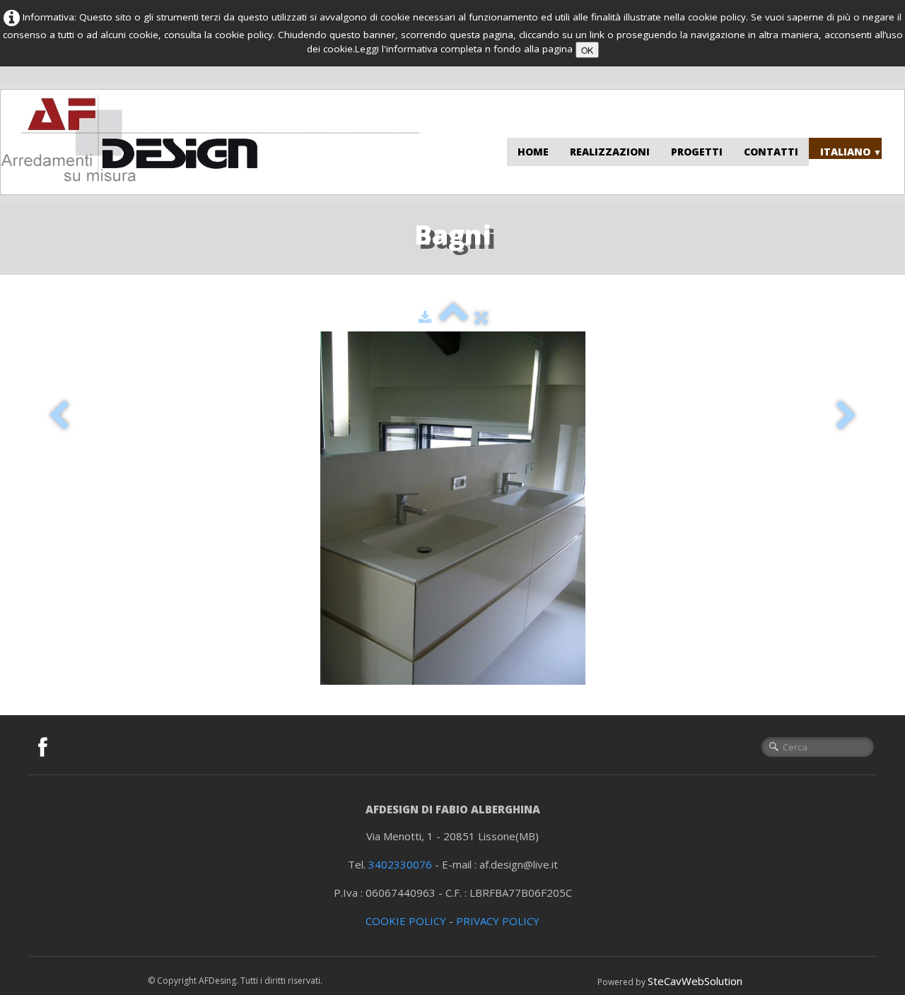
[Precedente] (58, 416)
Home (533, 151)
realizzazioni (610, 151)
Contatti (771, 151)
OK (587, 50)
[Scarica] (425, 317)
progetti (697, 151)
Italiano (851, 151)
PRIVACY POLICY (497, 921)
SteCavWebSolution (695, 981)
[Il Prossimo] (846, 416)
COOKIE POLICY (406, 921)
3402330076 (400, 864)
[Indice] (453, 317)
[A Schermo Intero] (481, 317)
